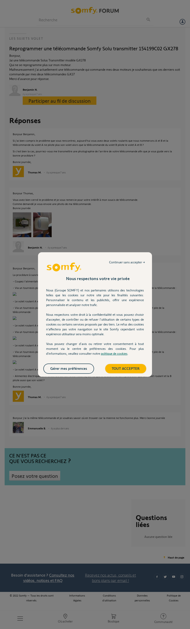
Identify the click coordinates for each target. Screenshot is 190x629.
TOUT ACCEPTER (126, 368)
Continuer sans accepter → (127, 262)
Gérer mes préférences (68, 368)
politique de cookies (114, 353)
